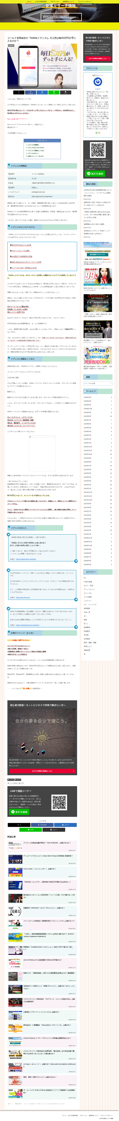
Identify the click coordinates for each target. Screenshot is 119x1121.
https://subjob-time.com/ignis (26, 559)
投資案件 (11, 779)
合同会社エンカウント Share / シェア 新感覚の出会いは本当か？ (97, 232)
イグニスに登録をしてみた (36, 150)
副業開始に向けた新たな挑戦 (94, 224)
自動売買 (18, 779)
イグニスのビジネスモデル (36, 147)
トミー (97, 89)
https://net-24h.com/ (23, 597)
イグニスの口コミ (33, 153)
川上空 (22, 783)
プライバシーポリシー (106, 1115)
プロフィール (83, 1115)
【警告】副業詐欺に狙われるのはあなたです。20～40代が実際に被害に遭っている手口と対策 (97, 214)
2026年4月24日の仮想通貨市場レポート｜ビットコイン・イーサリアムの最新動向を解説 (98, 193)
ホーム (64, 1115)
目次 (39, 140)
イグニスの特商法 (33, 145)
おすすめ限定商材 (73, 1115)
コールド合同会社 (13, 783)
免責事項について (94, 1115)
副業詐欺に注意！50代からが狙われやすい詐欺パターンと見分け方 (97, 203)
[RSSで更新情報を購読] (99, 132)
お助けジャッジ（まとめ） (36, 156)
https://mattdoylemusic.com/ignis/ (27, 625)
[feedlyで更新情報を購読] (96, 132)
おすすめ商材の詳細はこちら (42, 771)
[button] (65, 92)
